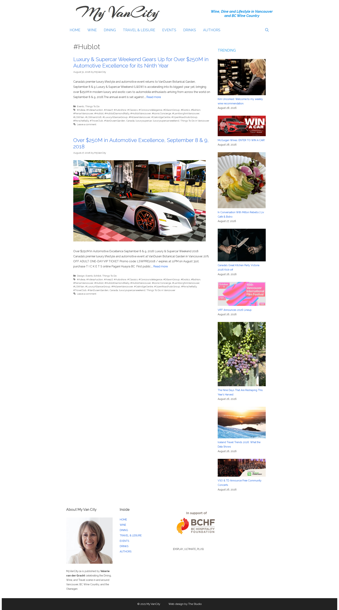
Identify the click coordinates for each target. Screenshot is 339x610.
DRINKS (189, 30)
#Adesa (81, 109)
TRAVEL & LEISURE (139, 30)
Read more (153, 97)
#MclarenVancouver (139, 117)
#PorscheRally (81, 120)
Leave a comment (86, 124)
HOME (75, 30)
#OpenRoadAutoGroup (184, 117)
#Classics (132, 109)
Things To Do (92, 106)
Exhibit (97, 275)
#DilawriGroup (171, 109)
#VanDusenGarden (114, 120)
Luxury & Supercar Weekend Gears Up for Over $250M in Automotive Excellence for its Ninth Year (141, 62)
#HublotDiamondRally (117, 113)
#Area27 (108, 109)
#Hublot (98, 113)
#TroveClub (96, 120)
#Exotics (185, 109)
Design (81, 275)
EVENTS (169, 30)
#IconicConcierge (161, 113)
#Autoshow (120, 109)
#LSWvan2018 (93, 117)
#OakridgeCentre (160, 117)
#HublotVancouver (140, 113)
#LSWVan (78, 117)
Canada (130, 120)
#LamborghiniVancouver (185, 113)
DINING (110, 30)
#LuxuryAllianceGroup (115, 117)
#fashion (195, 109)
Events (80, 106)
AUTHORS (211, 30)
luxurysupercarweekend (166, 120)
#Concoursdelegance (150, 109)
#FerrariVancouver (83, 113)
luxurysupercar (144, 120)
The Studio (195, 604)
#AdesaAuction (94, 109)
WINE (92, 30)
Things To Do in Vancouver (194, 120)
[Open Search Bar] (267, 30)
